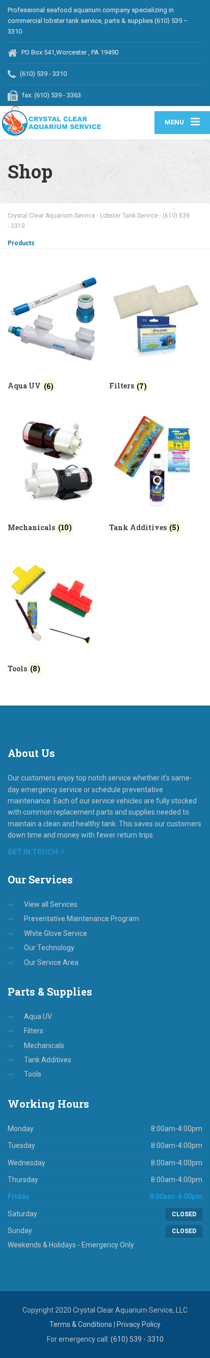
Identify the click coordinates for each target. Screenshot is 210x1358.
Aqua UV (38, 1016)
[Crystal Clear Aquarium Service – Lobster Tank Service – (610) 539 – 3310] (52, 121)
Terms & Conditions (80, 1324)
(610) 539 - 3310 (137, 1339)
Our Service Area (51, 962)
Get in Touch (33, 852)
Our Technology (49, 948)
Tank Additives (47, 1060)
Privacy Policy (139, 1324)
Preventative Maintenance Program (81, 919)
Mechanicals (44, 1045)
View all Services (50, 904)
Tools (32, 1074)
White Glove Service (55, 933)
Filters (33, 1031)
